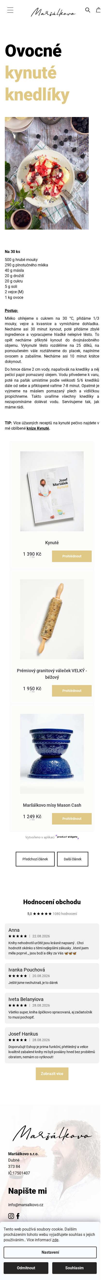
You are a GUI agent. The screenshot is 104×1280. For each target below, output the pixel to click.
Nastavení (50, 1252)
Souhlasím (74, 1268)
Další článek (73, 859)
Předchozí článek (35, 859)
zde (55, 1240)
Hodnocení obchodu (52, 902)
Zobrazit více (52, 1073)
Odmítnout (26, 1268)
